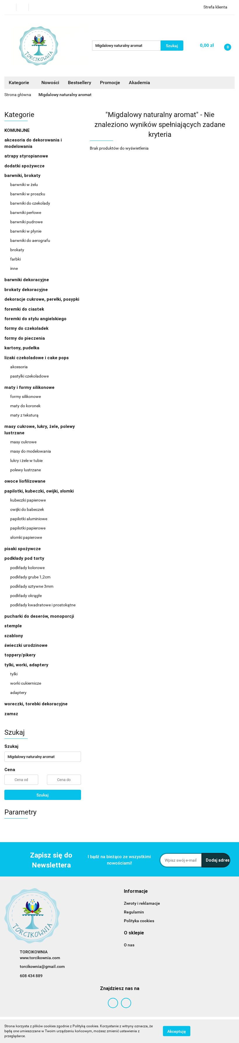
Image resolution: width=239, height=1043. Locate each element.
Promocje (110, 82)
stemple (13, 625)
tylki (13, 674)
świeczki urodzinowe (26, 645)
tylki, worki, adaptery (27, 664)
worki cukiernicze (25, 683)
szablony (13, 635)
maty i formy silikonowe (30, 387)
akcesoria (19, 366)
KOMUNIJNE (17, 130)
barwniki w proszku (27, 194)
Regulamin (134, 912)
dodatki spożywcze (24, 166)
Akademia (139, 82)
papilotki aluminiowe (28, 518)
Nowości (50, 82)
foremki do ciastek (24, 309)
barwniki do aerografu (30, 240)
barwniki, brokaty (23, 175)
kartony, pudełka (21, 347)
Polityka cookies (139, 920)
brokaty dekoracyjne (26, 289)
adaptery (18, 692)
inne (14, 268)
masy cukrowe (23, 442)
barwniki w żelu (24, 184)
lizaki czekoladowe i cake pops (37, 357)
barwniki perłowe (25, 212)
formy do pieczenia (24, 338)
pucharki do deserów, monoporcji (39, 616)
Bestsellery (79, 82)
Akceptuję (176, 1031)
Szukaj (42, 795)
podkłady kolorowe (27, 567)
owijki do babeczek (27, 509)
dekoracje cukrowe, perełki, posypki (41, 299)
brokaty (17, 249)
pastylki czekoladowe (29, 376)
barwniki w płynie (25, 231)
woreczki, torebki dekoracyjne (36, 703)
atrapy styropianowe (26, 156)
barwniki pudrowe (26, 221)
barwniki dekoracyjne (26, 279)
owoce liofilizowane (24, 481)
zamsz (11, 713)
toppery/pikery (20, 655)
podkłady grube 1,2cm (30, 577)
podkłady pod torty (24, 558)
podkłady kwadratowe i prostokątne (42, 605)
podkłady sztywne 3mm (31, 586)
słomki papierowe (26, 537)
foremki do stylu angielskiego (35, 318)
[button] (136, 891)
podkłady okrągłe (26, 595)
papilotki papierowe (27, 528)
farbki (15, 259)
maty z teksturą (24, 415)
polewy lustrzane (25, 470)
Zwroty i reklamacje (142, 903)
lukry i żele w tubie (26, 460)
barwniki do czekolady (30, 203)
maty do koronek (25, 405)
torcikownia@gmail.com (42, 966)
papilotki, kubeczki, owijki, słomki (39, 491)
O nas (129, 945)
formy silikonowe (25, 396)
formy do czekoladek (26, 328)
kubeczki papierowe (28, 500)
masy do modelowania (30, 451)
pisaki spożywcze (22, 548)
